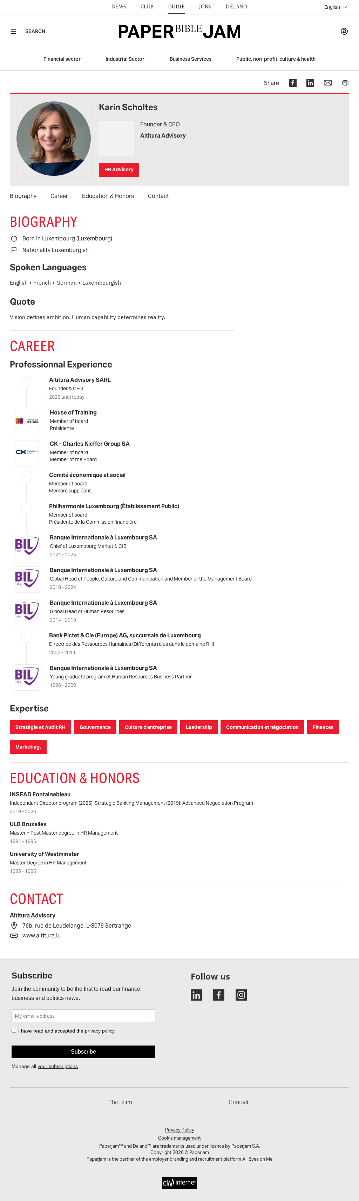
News (119, 6)
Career (59, 196)
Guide (176, 6)
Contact (158, 196)
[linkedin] (305, 83)
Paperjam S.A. (245, 1146)
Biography (23, 196)
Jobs (205, 6)
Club (147, 6)
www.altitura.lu (41, 935)
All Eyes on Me (257, 1159)
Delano (236, 6)
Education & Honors (108, 196)
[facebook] (288, 83)
